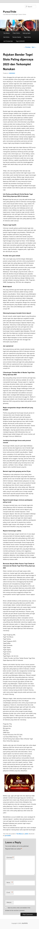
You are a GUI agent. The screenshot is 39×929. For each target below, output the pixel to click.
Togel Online (27, 37)
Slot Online (6, 37)
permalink (8, 835)
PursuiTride (9, 11)
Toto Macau (6, 33)
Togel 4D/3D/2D (20, 41)
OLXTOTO (25, 923)
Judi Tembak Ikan (8, 41)
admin (26, 834)
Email (10, 892)
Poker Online (16, 33)
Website (9, 902)
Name (10, 882)
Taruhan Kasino (16, 37)
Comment (10, 857)
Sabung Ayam (26, 33)
